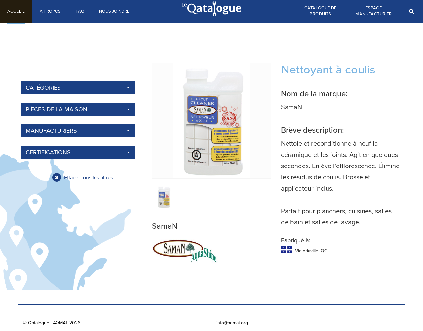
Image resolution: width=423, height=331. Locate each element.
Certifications (48, 152)
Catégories (43, 87)
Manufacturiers (51, 130)
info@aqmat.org (232, 322)
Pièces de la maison (56, 109)
